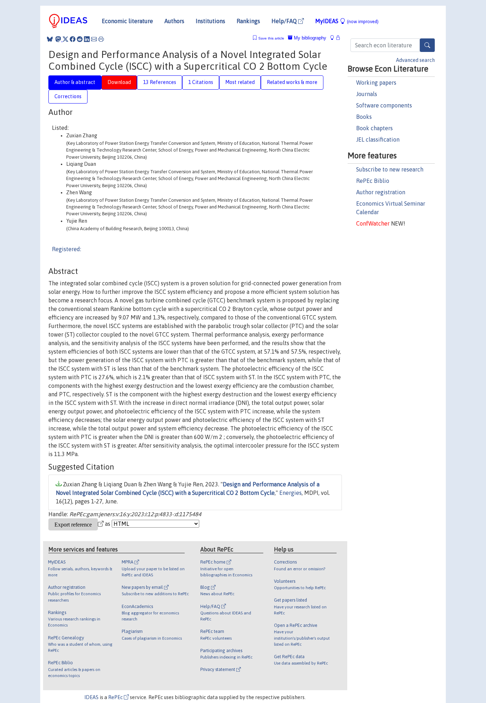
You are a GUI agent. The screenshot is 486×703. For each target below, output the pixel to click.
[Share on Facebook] (72, 39)
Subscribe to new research (389, 169)
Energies (290, 493)
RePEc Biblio (372, 181)
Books (364, 116)
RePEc (116, 697)
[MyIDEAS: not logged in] (334, 38)
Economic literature (127, 21)
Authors (174, 21)
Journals (366, 94)
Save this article (271, 38)
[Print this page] (101, 39)
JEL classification (378, 139)
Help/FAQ (284, 21)
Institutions (210, 21)
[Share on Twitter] (65, 39)
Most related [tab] (240, 82)
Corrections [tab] (67, 96)
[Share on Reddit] (80, 39)
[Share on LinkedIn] (87, 39)
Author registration (380, 192)
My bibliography (309, 38)
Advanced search (415, 60)
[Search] (427, 45)
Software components (384, 105)
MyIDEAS (347, 21)
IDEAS (91, 697)
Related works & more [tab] (292, 82)
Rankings (248, 21)
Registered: (66, 249)
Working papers (376, 82)
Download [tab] (119, 82)
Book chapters (374, 128)
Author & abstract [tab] (74, 82)
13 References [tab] (159, 82)
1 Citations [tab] (200, 82)
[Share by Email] (94, 39)
